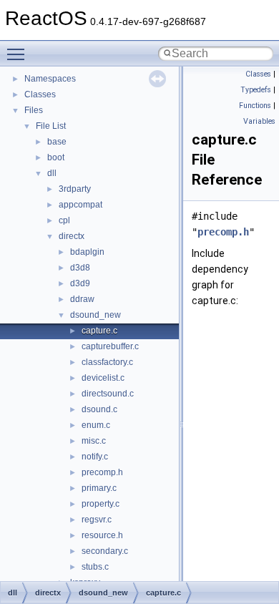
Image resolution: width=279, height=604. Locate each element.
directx (71, 236)
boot (55, 157)
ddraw (82, 299)
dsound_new (95, 315)
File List (51, 126)
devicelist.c (103, 378)
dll (52, 173)
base (57, 142)
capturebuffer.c (110, 346)
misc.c (94, 441)
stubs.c (95, 567)
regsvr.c (97, 520)
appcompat (80, 205)
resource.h (102, 535)
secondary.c (105, 551)
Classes (40, 94)
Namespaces (50, 79)
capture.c (99, 331)
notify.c (95, 457)
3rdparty (75, 189)
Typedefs (255, 89)
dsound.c (99, 409)
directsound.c (108, 394)
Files (33, 110)
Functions (255, 105)
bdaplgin (87, 252)
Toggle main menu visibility (18, 54)
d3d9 (80, 283)
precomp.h (102, 472)
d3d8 (80, 268)
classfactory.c (107, 362)
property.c (100, 504)
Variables (259, 121)
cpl (64, 220)
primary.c (99, 488)
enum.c (96, 425)
